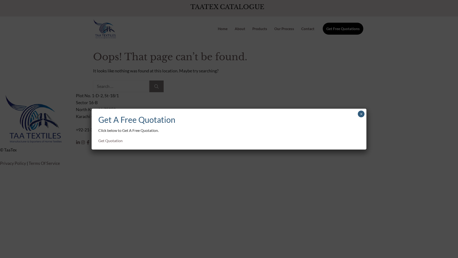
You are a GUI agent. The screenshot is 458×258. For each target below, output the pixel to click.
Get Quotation (110, 140)
